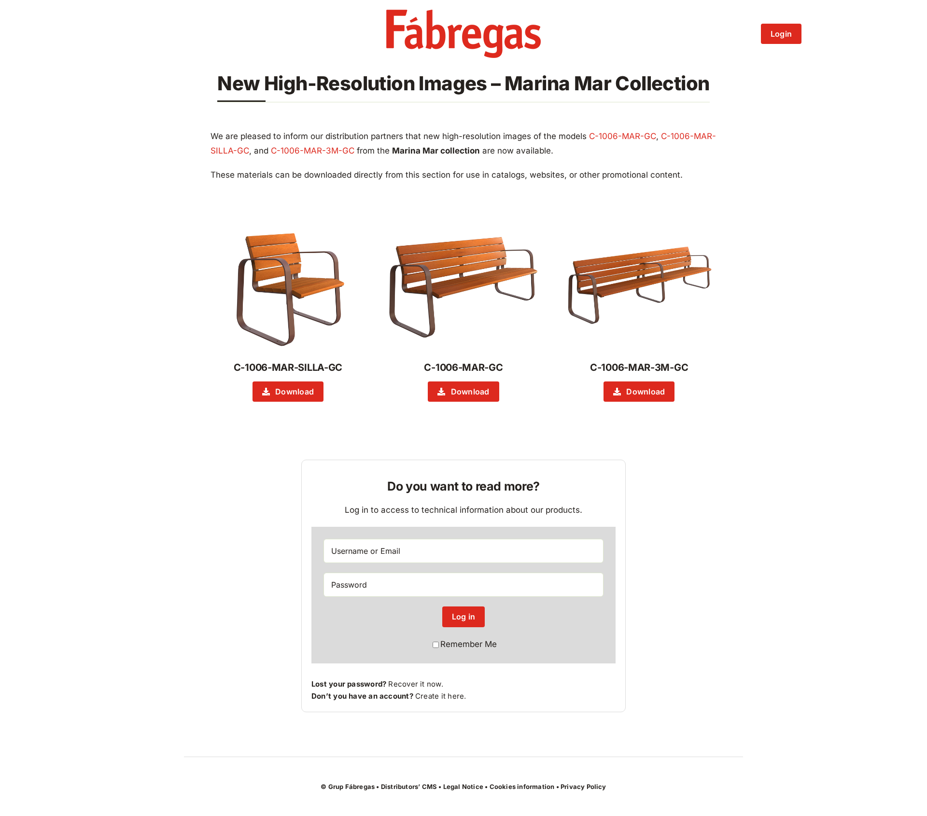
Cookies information (522, 786)
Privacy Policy (583, 786)
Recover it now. (415, 684)
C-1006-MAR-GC (622, 136)
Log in (463, 616)
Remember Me (468, 644)
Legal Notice (463, 786)
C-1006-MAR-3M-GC (312, 150)
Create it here (439, 696)
